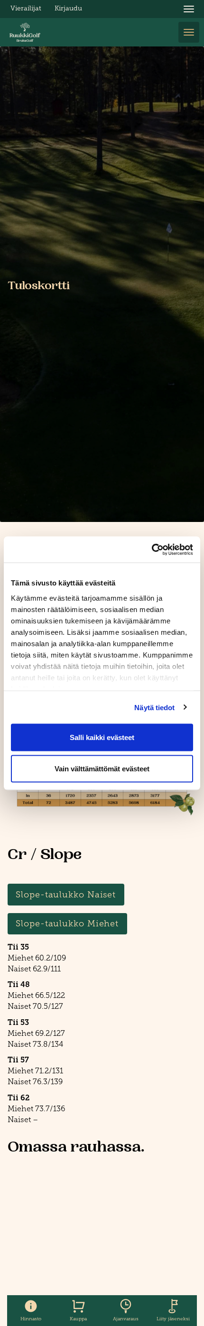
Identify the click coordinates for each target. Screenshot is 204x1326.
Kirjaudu (68, 8)
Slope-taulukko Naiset (66, 894)
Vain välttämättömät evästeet (102, 768)
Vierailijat (25, 8)
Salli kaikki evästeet (102, 737)
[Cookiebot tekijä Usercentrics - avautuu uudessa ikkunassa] (151, 549)
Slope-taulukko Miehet (67, 923)
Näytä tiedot (154, 707)
